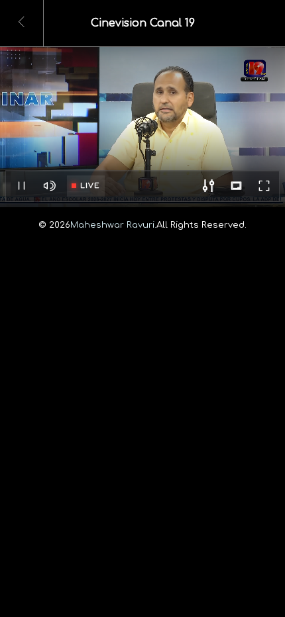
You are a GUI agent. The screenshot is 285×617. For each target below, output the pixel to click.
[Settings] (208, 186)
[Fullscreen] (263, 186)
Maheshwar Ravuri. (113, 225)
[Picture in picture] (236, 186)
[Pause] (21, 186)
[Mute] (49, 186)
